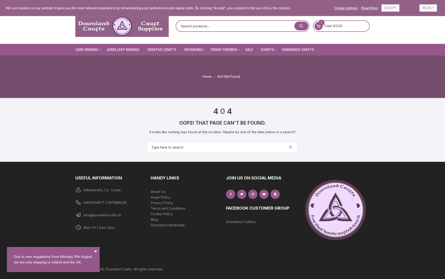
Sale (249, 50)
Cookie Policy (162, 214)
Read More (369, 8)
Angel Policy (160, 197)
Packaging (193, 50)
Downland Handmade (168, 225)
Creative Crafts (161, 50)
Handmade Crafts (298, 50)
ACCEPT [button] (390, 8)
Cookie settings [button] (346, 8)
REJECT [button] (428, 8)
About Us (158, 191)
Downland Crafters (241, 222)
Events (267, 50)
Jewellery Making (122, 50)
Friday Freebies (224, 50)
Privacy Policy (162, 203)
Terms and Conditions (168, 208)
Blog (154, 219)
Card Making (86, 50)
